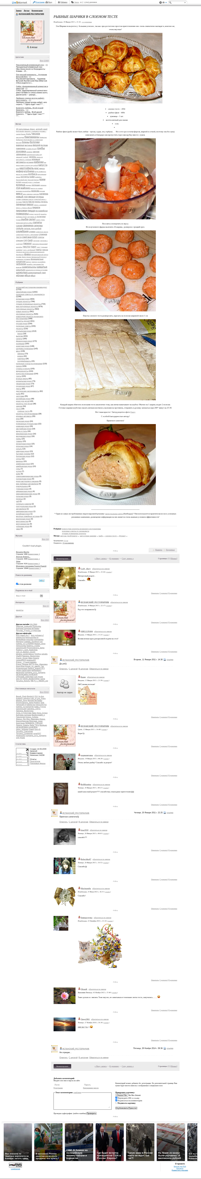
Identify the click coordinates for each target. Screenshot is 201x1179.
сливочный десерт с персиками (27, 234)
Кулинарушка (21, 668)
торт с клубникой (29, 250)
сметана (26, 237)
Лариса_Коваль (34, 668)
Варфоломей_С (38, 715)
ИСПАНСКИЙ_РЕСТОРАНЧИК (95, 602)
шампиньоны (29, 267)
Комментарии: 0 (34, 563)
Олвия (31, 729)
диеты (18, 389)
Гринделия (20, 717)
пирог (30, 204)
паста (25, 201)
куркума (28, 185)
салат (32, 219)
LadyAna (26, 698)
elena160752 (41, 705)
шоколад (22, 272)
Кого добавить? (37, 635)
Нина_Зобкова (22, 729)
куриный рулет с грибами (31, 182)
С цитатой (164, 593)
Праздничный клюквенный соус (30, 65)
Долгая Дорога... (23, 557)
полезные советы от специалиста (30, 294)
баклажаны (31, 136)
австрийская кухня (23, 429)
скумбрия (22, 231)
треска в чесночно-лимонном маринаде (30, 252)
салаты (37, 222)
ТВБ (32, 681)
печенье (21, 204)
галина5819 (21, 660)
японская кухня (22, 446)
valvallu (44, 654)
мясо (19, 193)
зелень (32, 157)
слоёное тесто (23, 411)
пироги (36, 207)
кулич (18, 182)
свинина (28, 225)
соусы (41, 237)
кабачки (39, 162)
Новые (174, 558)
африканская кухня (24, 491)
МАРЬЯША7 (36, 670)
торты (39, 249)
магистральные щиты (114, 514)
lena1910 (84, 830)
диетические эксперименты (27, 391)
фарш (27, 254)
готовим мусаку (31, 149)
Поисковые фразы (37, 763)
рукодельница (22, 486)
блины (25, 142)
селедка (38, 225)
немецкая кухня (22, 426)
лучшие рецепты (23, 301)
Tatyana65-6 (21, 705)
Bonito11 (30, 696)
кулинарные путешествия (27, 424)
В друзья (33, 47)
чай (17, 501)
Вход (50, 2)
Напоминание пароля (91, 1088)
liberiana (19, 642)
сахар (19, 225)
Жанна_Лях (21, 719)
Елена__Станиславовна (26, 662)
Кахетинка (20, 666)
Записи (18, 11)
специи (19, 240)
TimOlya (37, 654)
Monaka (31, 701)
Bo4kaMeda (21, 640)
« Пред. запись (101, 558)
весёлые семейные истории (28, 516)
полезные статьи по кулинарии (29, 364)
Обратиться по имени (98, 669)
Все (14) (45, 539)
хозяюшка (20, 344)
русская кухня (22, 324)
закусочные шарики (88, 536)
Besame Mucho (22, 552)
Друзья (26, 11)
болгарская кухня (23, 456)
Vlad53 (19, 656)
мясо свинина (28, 194)
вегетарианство (22, 524)
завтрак (36, 152)
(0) (47, 65)
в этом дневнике (24, 584)
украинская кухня (23, 384)
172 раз (66, 540)
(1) (27, 110)
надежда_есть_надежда (35, 673)
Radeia (19, 650)
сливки (32, 231)
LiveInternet (20, 2)
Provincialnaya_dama (35, 648)
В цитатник (172, 593)
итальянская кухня (24, 331)
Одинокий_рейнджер (25, 677)
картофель (27, 168)
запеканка (21, 154)
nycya (43, 707)
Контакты (179, 1168)
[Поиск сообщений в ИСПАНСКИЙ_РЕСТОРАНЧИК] (41, 580)
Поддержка (160, 2)
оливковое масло (27, 199)
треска (45, 250)
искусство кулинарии (24, 374)
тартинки (36, 240)
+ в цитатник (87, 22)
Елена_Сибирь (32, 717)
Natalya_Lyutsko (33, 646)
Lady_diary (86, 569)
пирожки (21, 210)
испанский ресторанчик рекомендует (31, 287)
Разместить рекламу (180, 1170)
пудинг (31, 214)
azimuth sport (41, 129)
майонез (25, 188)
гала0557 (37, 734)
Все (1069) (44, 61)
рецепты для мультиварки (27, 414)
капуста (42, 165)
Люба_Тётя (34, 725)
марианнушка (87, 755)
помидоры (22, 213)
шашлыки (20, 270)
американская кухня (24, 511)
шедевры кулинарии (24, 349)
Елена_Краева (22, 664)
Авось (76, 2)
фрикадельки (37, 259)
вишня (36, 145)
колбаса (32, 174)
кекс (36, 168)
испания (30, 162)
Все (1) (46, 606)
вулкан (44, 145)
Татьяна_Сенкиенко (24, 734)
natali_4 (37, 707)
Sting (18, 561)
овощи (32, 196)
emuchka (30, 640)
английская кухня (23, 399)
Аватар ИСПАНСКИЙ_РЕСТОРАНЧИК (31, 31)
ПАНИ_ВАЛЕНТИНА (31, 679)
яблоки (20, 275)
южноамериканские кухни (26, 494)
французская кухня (24, 341)
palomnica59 (21, 648)
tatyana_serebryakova (25, 654)
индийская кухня (23, 514)
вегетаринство (22, 521)
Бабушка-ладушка (23, 629)
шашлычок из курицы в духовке (37, 270)
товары (19, 441)
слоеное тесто (111, 536)
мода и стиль (21, 431)
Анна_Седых (42, 713)
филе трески (26, 257)
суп (25, 240)
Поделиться (170, 550)
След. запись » (128, 558)
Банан (23, 134)
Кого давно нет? (23, 635)
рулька (18, 220)
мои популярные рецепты (27, 307)
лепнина (43, 185)
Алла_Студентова (33, 631)
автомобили (21, 509)
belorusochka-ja (31, 637)
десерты (19, 329)
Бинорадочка (86, 918)
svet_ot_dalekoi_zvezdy (25, 652)
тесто (26, 246)
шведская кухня (22, 451)
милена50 (20, 673)
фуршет (122, 536)
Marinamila (86, 888)
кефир (19, 171)
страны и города (23, 369)
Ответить (155, 593)
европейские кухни (24, 292)
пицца (31, 210)
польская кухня (22, 496)
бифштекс (43, 137)
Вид (164, 3)
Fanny (133, 412)
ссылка (108, 572)
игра (18, 419)
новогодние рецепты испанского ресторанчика (81, 529)
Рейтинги (63, 2)
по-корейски (41, 210)
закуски (19, 406)
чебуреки (21, 264)
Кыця (83, 677)
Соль (28, 134)
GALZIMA (33, 624)
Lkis (41, 642)
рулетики (41, 216)
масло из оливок (37, 188)
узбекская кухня (22, 526)
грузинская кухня (23, 386)
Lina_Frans (41, 698)
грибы (41, 148)
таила (42, 679)
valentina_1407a (33, 709)
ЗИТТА (31, 664)
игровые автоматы (24, 416)
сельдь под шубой (32, 228)
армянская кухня (23, 464)
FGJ (36, 696)
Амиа (30, 658)
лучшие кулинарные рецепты (28, 304)
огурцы (40, 196)
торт (33, 246)
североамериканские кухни (27, 476)
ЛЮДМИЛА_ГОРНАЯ (34, 723)
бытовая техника (23, 454)
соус (34, 237)
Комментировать (62, 558)
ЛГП (43, 668)
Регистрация (40, 2)
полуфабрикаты (24, 361)
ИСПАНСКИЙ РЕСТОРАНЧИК (17, 14)
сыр (30, 240)
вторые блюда (22, 379)
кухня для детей (23, 401)
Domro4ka (37, 626)
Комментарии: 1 (34, 559)
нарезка (36, 194)
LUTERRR (29, 644)
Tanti (42, 703)
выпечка (19, 336)
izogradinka (38, 640)
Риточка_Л (20, 631)
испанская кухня (23, 299)
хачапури (20, 261)
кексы (42, 168)
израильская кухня (24, 381)
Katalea (19, 698)
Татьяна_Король (23, 681)
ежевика (29, 152)
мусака (42, 191)
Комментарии (37, 11)
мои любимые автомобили (27, 484)
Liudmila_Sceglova (31, 642)
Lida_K (33, 698)
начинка (43, 194)
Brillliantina (86, 784)
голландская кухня (23, 479)
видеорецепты (22, 371)
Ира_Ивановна (41, 664)
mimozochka (21, 646)
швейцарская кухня (24, 466)
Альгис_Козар (22, 658)
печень (44, 201)
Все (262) (45, 620)
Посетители (35, 761)
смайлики (77, 1092)
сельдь (19, 228)
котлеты (25, 176)
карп (17, 168)
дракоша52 (31, 660)
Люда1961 (85, 1019)
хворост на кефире (38, 262)
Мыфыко (43, 725)
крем (42, 179)
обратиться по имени (101, 569)
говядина (20, 148)
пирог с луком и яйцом (24, 208)
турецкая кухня (22, 489)
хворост (28, 262)
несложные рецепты (24, 314)
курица (20, 184)
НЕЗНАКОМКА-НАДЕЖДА (27, 675)
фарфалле (20, 254)
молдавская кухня (23, 436)
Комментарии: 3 (34, 554)
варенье (20, 145)
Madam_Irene (39, 644)
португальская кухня (24, 506)
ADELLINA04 (87, 631)
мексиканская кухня (24, 434)
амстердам (20, 137)
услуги (18, 471)
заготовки (20, 396)
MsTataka (35, 629)
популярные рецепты (25, 309)
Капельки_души (36, 721)
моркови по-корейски (23, 191)
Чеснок (35, 133)
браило (36, 658)
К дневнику (114, 558)
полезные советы (23, 326)
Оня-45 (19, 679)
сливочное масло (42, 232)
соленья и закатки (23, 504)
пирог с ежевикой (40, 205)
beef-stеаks (20, 131)
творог (27, 243)
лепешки (35, 185)
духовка (21, 151)
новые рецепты (22, 312)
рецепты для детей (24, 404)
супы (18, 469)
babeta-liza (20, 637)
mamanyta (29, 707)
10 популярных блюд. (25, 129)
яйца (27, 275)
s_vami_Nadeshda (30, 650)
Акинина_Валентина (31, 656)
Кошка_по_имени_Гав (34, 666)
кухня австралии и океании (27, 481)
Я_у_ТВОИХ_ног (41, 681)
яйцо (32, 275)
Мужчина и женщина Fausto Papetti (31, 566)
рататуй (37, 214)
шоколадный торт (37, 272)
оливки (18, 199)
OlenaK (84, 989)
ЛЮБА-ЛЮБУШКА (23, 670)
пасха (31, 201)
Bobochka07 (86, 859)
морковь (35, 191)
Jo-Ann (41, 696)
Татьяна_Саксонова (24, 731)
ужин (18, 529)
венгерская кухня (23, 519)
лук (18, 187)
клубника (29, 171)
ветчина (28, 145)
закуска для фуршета (68, 536)
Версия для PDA (180, 1166)
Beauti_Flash (21, 696)
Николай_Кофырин (24, 626)
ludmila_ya (20, 644)
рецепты (19, 610)
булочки (35, 142)
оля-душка (38, 677)
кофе (32, 176)
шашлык (42, 266)
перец (37, 201)
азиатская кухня (23, 346)
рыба (24, 219)
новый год (22, 196)
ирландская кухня (23, 444)
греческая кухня (22, 421)
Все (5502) (44, 692)
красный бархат (33, 180)
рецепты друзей (23, 321)
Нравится (158, 550)
